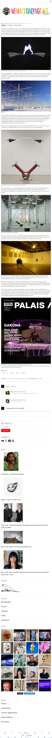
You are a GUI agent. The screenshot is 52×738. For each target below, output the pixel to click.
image (2, 112)
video (42, 191)
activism (4, 611)
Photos (2, 366)
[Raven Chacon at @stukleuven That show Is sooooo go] (7, 660)
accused (42, 118)
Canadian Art (17, 367)
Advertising (29, 735)
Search (50, 1)
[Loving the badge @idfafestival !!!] (7, 635)
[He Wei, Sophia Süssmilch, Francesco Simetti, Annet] (20, 648)
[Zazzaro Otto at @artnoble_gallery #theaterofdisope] (7, 673)
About (23, 735)
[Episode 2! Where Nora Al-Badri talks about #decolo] (20, 673)
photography (6, 602)
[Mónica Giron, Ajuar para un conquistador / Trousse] (20, 685)
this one (47, 191)
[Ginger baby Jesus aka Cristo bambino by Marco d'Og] (7, 685)
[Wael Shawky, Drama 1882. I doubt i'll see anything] (45, 635)
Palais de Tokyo (47, 28)
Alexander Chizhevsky (15, 277)
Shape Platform (7, 717)
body (18, 23)
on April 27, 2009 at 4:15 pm (19, 391)
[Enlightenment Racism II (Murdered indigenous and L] (7, 648)
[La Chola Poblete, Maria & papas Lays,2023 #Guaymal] (45, 660)
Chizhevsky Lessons (6, 275)
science (32, 23)
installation (22, 23)
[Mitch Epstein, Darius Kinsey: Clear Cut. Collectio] (20, 635)
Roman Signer (4, 127)
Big (11, 391)
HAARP (14, 115)
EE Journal (5, 722)
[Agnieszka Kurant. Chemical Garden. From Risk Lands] (20, 660)
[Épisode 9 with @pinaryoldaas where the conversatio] (32, 648)
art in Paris (14, 23)
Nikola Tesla (32, 73)
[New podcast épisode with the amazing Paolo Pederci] (32, 660)
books (3, 615)
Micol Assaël (30, 126)
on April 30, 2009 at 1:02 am (19, 400)
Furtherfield (5, 708)
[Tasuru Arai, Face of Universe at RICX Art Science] (45, 648)
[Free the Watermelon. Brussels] (32, 685)
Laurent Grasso (43, 126)
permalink (39, 378)
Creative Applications (9, 713)
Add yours (13, 386)
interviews (5, 620)
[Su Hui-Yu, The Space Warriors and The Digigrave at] (45, 685)
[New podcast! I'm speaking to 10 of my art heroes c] (45, 673)
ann (11, 400)
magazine (28, 23)
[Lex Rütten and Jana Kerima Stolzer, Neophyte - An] (32, 635)
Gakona (27, 75)
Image (12, 232)
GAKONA (15, 73)
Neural (3, 703)
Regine (2, 23)
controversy (21, 118)
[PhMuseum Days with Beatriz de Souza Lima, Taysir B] (32, 673)
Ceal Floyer (36, 126)
